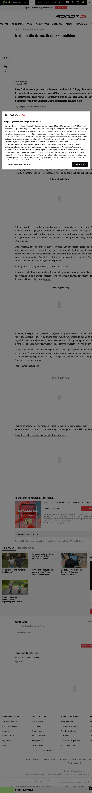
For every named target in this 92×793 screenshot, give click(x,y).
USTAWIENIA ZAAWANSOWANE (20, 164)
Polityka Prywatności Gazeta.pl (36, 160)
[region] (46, 140)
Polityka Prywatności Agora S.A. (61, 160)
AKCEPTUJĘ (79, 165)
